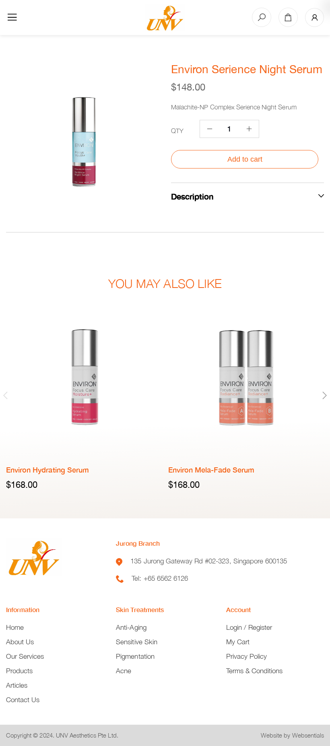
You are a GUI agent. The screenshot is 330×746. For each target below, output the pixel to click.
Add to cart (244, 159)
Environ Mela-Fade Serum (211, 469)
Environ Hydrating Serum (47, 469)
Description (192, 196)
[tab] (247, 196)
